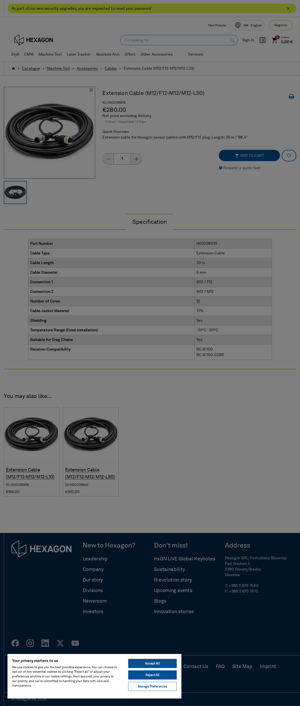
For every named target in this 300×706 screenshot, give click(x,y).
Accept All (152, 663)
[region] (94, 675)
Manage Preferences (152, 686)
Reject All (152, 675)
